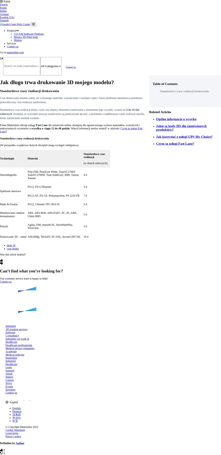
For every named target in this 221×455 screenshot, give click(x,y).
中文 (15, 420)
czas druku (13, 248)
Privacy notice (13, 436)
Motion (18, 40)
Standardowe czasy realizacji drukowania (185, 91)
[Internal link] (110, 304)
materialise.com (15, 52)
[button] (11, 326)
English (16, 408)
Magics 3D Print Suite (26, 37)
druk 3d (11, 245)
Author (20, 443)
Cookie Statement (15, 430)
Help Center (23, 24)
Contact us (12, 46)
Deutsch (16, 411)
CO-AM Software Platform (29, 33)
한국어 (16, 417)
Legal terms (12, 433)
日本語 (16, 414)
